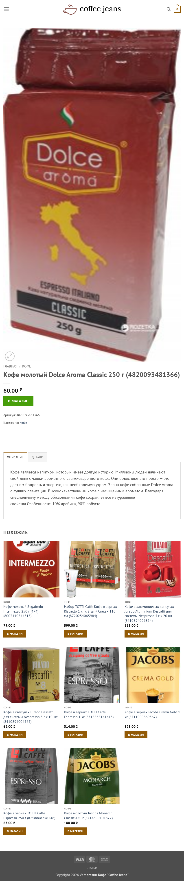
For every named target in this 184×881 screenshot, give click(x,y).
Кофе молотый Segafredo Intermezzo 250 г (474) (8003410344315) (23, 611)
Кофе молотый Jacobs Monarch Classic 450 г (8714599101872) (88, 815)
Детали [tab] (38, 457)
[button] (6, 9)
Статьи (92, 868)
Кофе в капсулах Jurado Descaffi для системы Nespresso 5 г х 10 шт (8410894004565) (30, 716)
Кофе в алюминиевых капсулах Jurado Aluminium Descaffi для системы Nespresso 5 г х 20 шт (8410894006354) (149, 613)
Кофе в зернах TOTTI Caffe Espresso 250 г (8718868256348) (29, 815)
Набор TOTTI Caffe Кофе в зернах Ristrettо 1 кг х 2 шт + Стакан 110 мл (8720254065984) (90, 611)
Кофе (26, 366)
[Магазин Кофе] (92, 9)
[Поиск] (169, 9)
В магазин (18, 401)
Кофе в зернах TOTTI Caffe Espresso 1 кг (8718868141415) (89, 714)
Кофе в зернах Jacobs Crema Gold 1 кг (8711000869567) (152, 714)
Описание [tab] (15, 457)
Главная (10, 366)
